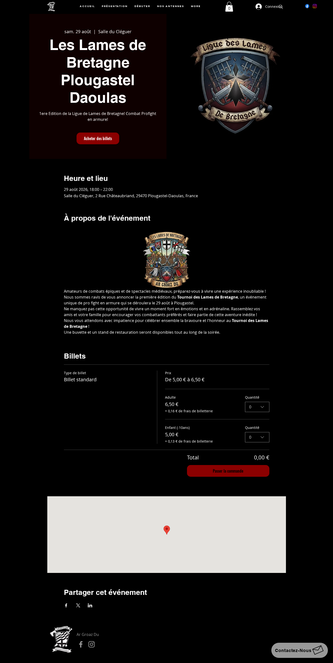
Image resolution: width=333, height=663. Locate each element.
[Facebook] (307, 6)
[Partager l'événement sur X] (78, 605)
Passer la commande (228, 471)
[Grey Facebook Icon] (81, 644)
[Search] (281, 7)
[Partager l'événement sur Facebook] (66, 605)
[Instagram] (314, 6)
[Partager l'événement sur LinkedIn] (90, 605)
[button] (229, 7)
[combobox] (257, 407)
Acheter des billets (98, 138)
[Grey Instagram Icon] (91, 644)
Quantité (252, 397)
